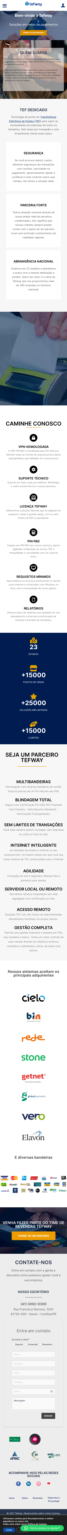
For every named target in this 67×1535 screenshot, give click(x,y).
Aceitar (9, 1530)
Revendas (38, 1498)
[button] (33, 32)
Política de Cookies (37, 1524)
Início (12, 1498)
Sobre (25, 1498)
